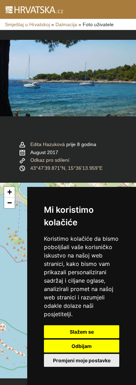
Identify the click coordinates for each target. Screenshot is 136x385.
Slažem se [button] (82, 332)
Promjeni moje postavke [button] (82, 360)
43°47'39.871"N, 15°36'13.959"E (66, 168)
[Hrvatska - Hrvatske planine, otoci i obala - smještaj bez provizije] (34, 9)
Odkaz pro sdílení (49, 160)
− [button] (9, 202)
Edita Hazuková (47, 144)
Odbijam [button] (81, 346)
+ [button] (9, 192)
